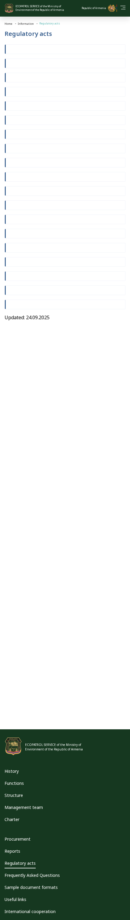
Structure (14, 795)
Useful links (15, 899)
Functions (14, 783)
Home (9, 24)
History (12, 771)
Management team (24, 807)
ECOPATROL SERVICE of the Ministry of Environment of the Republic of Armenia (39, 8)
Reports (12, 851)
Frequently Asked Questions (32, 875)
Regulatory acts (20, 863)
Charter (12, 819)
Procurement (18, 839)
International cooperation (30, 911)
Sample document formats (31, 887)
